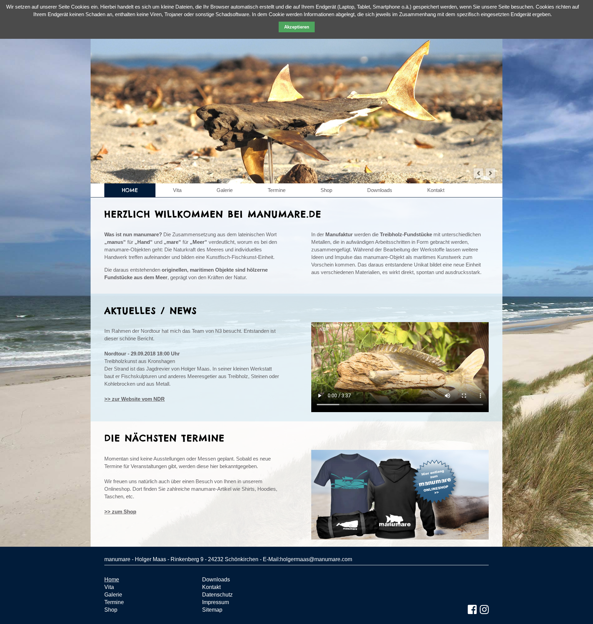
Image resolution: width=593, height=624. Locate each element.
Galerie (225, 190)
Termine (277, 190)
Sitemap (212, 610)
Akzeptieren (296, 27)
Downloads (379, 190)
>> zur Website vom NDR (134, 399)
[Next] (490, 173)
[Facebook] (472, 609)
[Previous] (478, 173)
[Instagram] (484, 609)
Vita (177, 190)
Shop (326, 190)
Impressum (215, 602)
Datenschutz (217, 595)
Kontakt (435, 190)
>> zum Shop (120, 511)
